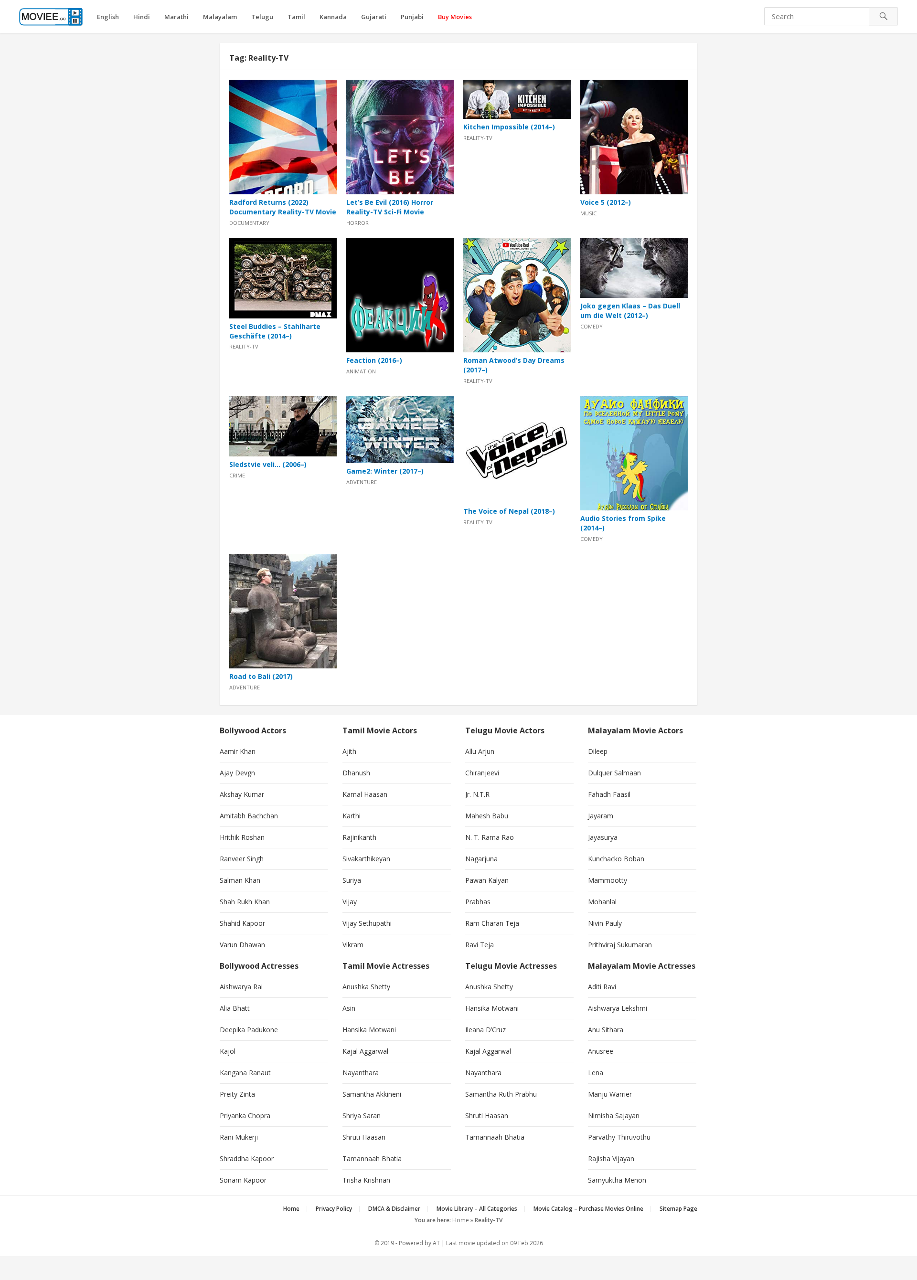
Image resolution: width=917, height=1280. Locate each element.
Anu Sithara (605, 1029)
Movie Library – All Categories (477, 1209)
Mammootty (607, 880)
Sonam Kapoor (243, 1180)
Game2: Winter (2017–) (385, 471)
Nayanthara (360, 1072)
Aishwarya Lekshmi (617, 1008)
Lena (595, 1072)
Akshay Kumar (242, 794)
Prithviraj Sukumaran (620, 944)
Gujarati (373, 16)
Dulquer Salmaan (614, 772)
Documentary (249, 222)
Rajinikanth (359, 837)
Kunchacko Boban (616, 858)
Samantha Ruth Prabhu (501, 1094)
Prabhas (477, 901)
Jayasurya (603, 837)
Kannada (333, 16)
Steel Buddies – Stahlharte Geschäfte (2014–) (274, 331)
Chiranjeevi (482, 772)
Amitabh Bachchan (249, 815)
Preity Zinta (237, 1094)
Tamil (296, 16)
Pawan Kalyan (487, 880)
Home (291, 1209)
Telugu (262, 16)
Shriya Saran (361, 1115)
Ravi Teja (479, 944)
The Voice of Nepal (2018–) (509, 511)
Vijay (349, 901)
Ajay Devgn (237, 772)
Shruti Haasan (363, 1137)
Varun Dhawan (242, 944)
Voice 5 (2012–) (605, 202)
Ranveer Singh (242, 858)
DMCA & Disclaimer (394, 1209)
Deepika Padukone (249, 1029)
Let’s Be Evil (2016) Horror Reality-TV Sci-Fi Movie (389, 207)
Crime (237, 475)
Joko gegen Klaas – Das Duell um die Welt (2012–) (630, 310)
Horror (357, 222)
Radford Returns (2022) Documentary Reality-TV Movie (282, 207)
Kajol (227, 1051)
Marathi (176, 16)
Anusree (600, 1051)
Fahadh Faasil (609, 794)
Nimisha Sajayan (614, 1115)
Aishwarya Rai (241, 986)
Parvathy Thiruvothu (619, 1137)
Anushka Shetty (366, 986)
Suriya (351, 880)
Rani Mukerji (239, 1137)
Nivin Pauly (605, 923)
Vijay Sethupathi (367, 923)
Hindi (141, 16)
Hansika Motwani (369, 1029)
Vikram (352, 944)
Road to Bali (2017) (261, 676)
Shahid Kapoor (242, 923)
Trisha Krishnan (366, 1180)
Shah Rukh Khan (245, 901)
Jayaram (600, 815)
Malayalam (220, 16)
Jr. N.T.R (477, 794)
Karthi (351, 815)
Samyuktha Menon (617, 1180)
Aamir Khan (238, 751)
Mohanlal (602, 901)
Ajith (349, 751)
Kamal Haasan (364, 794)
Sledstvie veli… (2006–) (268, 464)
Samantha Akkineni (371, 1094)
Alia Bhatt (235, 1008)
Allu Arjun (479, 751)
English (108, 16)
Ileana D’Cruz (485, 1029)
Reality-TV (477, 137)
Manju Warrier (610, 1094)
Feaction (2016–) (374, 360)
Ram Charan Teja (492, 923)
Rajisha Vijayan (611, 1158)
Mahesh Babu (486, 815)
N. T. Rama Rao (489, 837)
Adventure (361, 482)
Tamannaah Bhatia (372, 1158)
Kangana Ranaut (245, 1072)
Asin (348, 1008)
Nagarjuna (481, 858)
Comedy (591, 326)
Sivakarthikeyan (366, 858)
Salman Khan (240, 880)
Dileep (598, 751)
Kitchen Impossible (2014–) (509, 126)
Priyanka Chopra (245, 1115)
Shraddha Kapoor (247, 1158)
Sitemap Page (678, 1209)
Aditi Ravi (602, 986)
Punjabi (412, 16)
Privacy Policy (334, 1209)
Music (588, 213)
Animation (361, 371)
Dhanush (356, 772)
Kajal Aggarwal (365, 1051)
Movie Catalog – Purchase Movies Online (588, 1209)
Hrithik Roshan (242, 837)
